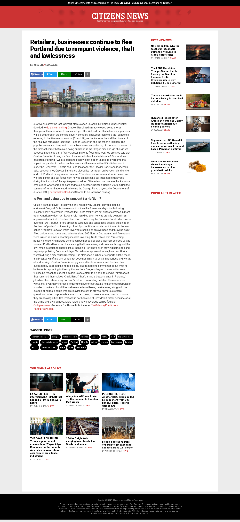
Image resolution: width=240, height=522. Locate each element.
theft (113, 337)
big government (125, 337)
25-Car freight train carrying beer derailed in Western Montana (80, 441)
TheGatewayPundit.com (104, 305)
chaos (64, 342)
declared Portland (60, 192)
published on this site (121, 511)
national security (70, 337)
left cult (35, 347)
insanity (35, 342)
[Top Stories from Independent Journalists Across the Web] (120, 23)
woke (71, 347)
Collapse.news (41, 305)
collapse (56, 337)
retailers (104, 342)
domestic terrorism (49, 342)
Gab (65, 74)
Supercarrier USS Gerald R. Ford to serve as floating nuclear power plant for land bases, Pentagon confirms (167, 144)
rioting (104, 337)
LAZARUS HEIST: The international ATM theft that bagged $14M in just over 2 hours (46, 398)
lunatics (128, 342)
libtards (84, 342)
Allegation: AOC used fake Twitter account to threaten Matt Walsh (82, 399)
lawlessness (116, 342)
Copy (79, 74)
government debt (48, 347)
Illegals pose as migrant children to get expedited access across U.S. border (117, 444)
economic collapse (40, 337)
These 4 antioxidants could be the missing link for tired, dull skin (167, 98)
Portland (74, 342)
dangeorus (81, 347)
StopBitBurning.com (131, 3)
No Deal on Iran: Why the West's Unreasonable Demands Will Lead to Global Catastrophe (165, 50)
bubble (94, 342)
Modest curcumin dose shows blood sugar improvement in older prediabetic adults (164, 166)
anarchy (95, 337)
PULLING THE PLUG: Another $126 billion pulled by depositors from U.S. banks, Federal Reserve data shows (118, 400)
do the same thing (56, 127)
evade (62, 347)
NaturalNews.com (43, 308)
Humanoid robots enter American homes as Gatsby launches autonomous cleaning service (167, 122)
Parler (51, 74)
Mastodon (38, 74)
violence (84, 337)
